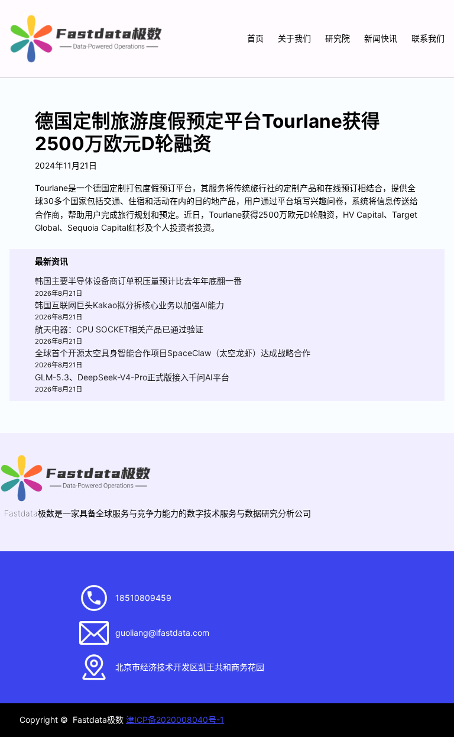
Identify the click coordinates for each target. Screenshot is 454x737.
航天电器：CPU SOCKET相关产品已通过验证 (119, 329)
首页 (255, 38)
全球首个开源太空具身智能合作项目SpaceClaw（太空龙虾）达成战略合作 (172, 353)
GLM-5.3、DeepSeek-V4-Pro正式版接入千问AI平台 (132, 377)
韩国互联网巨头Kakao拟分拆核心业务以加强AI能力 (129, 305)
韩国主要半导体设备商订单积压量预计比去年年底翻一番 (138, 281)
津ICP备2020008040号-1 (175, 720)
